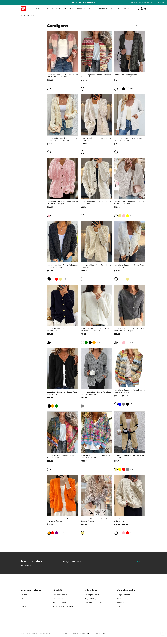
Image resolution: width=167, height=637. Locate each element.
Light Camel (60, 532)
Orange (94, 342)
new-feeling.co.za (31, 634)
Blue (119, 404)
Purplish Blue (119, 342)
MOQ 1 (91, 8)
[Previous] (55, 2)
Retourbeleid (58, 599)
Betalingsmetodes (92, 595)
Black (123, 88)
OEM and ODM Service (93, 602)
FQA (22, 602)
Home (23, 15)
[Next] (112, 2)
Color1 (82, 469)
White (127, 88)
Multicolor (48, 88)
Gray (115, 342)
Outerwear (67, 8)
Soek (23, 599)
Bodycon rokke (122, 602)
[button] (137, 8)
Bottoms (80, 8)
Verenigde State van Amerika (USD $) (142, 2)
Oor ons (24, 595)
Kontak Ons (25, 606)
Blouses (120, 599)
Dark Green (115, 88)
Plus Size (35, 8)
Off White (82, 152)
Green (86, 342)
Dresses (55, 8)
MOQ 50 (102, 8)
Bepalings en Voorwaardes (63, 606)
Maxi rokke (121, 606)
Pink (48, 215)
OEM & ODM (127, 8)
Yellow (127, 215)
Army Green (123, 279)
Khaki (119, 215)
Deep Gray (94, 215)
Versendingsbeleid (60, 602)
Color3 (90, 469)
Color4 (94, 469)
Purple (56, 532)
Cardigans (30, 15)
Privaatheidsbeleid (60, 595)
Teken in (137, 561)
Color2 (86, 469)
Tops (45, 8)
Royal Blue (60, 406)
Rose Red (119, 279)
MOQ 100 (114, 8)
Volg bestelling (90, 599)
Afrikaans (161, 2)
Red (56, 279)
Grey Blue (86, 215)
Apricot (119, 88)
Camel (86, 152)
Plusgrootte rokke (124, 595)
